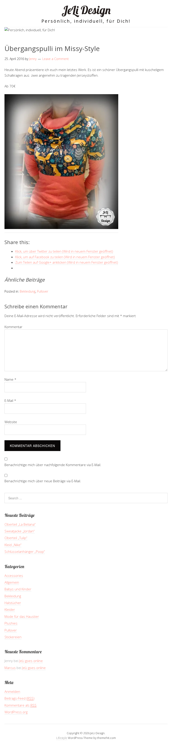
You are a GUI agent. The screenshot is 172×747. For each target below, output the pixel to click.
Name (10, 379)
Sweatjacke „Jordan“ (19, 531)
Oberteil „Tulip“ (15, 538)
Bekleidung (27, 291)
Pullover (42, 291)
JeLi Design (86, 10)
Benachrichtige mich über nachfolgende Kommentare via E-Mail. (52, 464)
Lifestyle (61, 738)
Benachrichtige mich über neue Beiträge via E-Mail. (42, 481)
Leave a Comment (55, 59)
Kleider (9, 609)
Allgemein (11, 582)
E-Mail (10, 400)
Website (10, 422)
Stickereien (13, 637)
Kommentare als (20, 705)
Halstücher (12, 602)
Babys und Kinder (17, 589)
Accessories (13, 575)
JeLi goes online (31, 660)
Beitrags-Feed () (19, 698)
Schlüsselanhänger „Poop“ (24, 551)
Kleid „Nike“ (13, 544)
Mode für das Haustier (21, 616)
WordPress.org (16, 712)
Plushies (10, 623)
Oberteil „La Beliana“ (20, 524)
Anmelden (12, 691)
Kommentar (13, 327)
